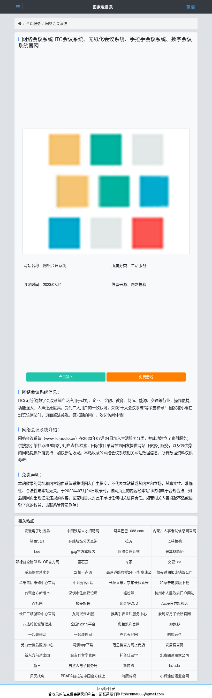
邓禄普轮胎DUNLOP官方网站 (37, 563)
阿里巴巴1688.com (128, 530)
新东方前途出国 (37, 655)
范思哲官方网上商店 (128, 644)
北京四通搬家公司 (174, 655)
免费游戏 (146, 376)
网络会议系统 (56, 23)
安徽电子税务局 (37, 530)
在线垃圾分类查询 (83, 541)
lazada (174, 665)
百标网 (37, 603)
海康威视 (129, 675)
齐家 (128, 561)
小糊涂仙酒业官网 (174, 675)
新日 (37, 665)
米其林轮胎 (174, 551)
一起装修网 (37, 634)
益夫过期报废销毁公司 (174, 572)
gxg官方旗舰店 (83, 551)
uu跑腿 (174, 623)
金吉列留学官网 (83, 655)
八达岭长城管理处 (37, 623)
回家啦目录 (106, 688)
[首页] (19, 23)
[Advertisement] (106, 92)
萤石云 (83, 561)
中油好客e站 (83, 582)
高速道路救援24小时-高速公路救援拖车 (129, 573)
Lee (37, 551)
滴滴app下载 (83, 644)
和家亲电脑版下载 (174, 582)
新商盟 (128, 665)
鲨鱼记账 (37, 541)
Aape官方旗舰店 (174, 603)
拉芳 (128, 541)
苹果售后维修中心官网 (37, 582)
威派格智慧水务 (37, 572)
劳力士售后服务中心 (37, 644)
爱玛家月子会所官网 (174, 613)
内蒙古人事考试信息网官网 (174, 530)
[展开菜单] (18, 7)
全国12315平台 (83, 623)
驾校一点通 (83, 572)
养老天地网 (129, 634)
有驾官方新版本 (37, 592)
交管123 (174, 561)
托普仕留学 (129, 655)
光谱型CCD (128, 603)
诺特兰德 (174, 541)
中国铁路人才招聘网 (83, 530)
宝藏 (190, 6)
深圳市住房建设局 (83, 592)
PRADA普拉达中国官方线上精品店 (83, 677)
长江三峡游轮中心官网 (37, 613)
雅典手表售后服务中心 (129, 613)
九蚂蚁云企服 (83, 613)
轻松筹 (128, 592)
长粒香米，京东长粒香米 (129, 582)
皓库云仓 (174, 634)
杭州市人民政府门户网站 (174, 592)
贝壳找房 (37, 675)
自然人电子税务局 (83, 665)
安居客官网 (174, 644)
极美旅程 (83, 603)
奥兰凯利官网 (129, 623)
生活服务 (33, 23)
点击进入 (66, 376)
